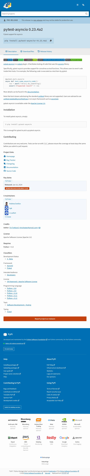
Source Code (11, 171)
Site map (47, 473)
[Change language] (83, 5)
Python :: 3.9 (11, 291)
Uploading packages (10, 368)
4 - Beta (10, 259)
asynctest (54, 99)
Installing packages (10, 365)
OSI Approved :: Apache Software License (22, 281)
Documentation (12, 167)
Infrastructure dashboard (55, 368)
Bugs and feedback (10, 389)
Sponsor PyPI (8, 398)
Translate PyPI (8, 395)
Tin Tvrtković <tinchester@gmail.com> (23, 227)
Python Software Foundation (35, 339)
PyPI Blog (50, 365)
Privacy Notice (51, 398)
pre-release (38, 20)
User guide (7, 371)
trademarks (52, 471)
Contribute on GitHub (11, 392)
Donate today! (9, 349)
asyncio (61, 64)
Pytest (9, 268)
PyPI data (8, 181)
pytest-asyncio (9, 64)
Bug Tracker (10, 160)
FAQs (5, 377)
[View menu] (77, 5)
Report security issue (54, 392)
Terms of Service (52, 389)
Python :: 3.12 (12, 298)
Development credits (10, 400)
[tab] (11, 51)
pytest (19, 64)
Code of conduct (52, 395)
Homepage (10, 156)
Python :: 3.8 (11, 288)
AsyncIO (10, 265)
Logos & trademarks (53, 374)
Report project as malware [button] (45, 319)
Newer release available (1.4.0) (17, 188)
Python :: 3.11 (12, 295)
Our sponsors (51, 377)
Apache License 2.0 (38, 103)
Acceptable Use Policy (54, 400)
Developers (11, 275)
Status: (14, 343)
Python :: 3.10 (12, 293)
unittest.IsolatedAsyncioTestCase (16, 99)
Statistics (50, 371)
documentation (33, 92)
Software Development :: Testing (19, 305)
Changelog (10, 163)
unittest (41, 96)
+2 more (8, 217)
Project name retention (11, 374)
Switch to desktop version (12, 407)
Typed (9, 311)
